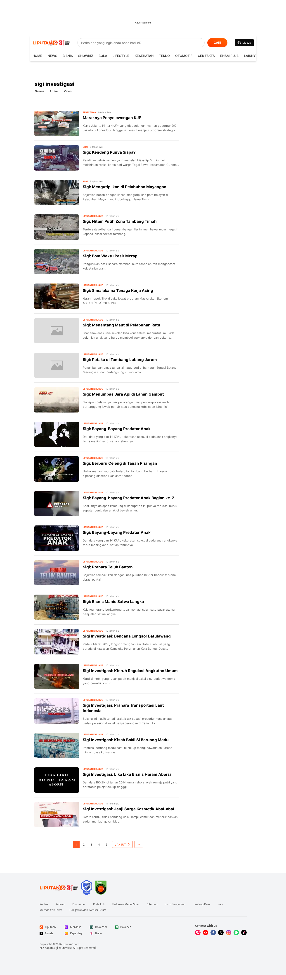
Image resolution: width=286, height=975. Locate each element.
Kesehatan (144, 56)
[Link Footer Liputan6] (59, 887)
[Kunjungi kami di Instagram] (228, 932)
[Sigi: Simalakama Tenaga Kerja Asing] (56, 296)
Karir (221, 904)
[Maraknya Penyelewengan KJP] (56, 123)
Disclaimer (79, 904)
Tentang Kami (201, 904)
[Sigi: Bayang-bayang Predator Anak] (56, 538)
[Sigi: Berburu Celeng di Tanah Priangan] (56, 469)
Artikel (54, 91)
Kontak (44, 904)
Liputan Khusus (93, 216)
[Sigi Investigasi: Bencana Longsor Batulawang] (56, 641)
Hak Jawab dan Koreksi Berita (87, 910)
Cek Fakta (206, 56)
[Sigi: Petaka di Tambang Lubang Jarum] (56, 365)
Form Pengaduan (175, 904)
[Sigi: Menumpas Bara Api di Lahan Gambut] (56, 399)
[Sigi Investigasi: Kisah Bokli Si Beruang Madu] (56, 745)
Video (67, 91)
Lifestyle (121, 56)
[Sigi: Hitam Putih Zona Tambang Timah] (56, 227)
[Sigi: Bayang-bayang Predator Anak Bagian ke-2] (56, 503)
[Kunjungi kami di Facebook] (213, 932)
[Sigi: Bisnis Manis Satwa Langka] (56, 607)
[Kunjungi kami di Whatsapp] (236, 932)
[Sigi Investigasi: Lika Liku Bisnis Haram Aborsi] (56, 780)
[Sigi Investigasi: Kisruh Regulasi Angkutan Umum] (56, 676)
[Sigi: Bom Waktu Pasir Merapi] (56, 261)
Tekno (164, 56)
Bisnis (68, 56)
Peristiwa (89, 112)
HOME (37, 56)
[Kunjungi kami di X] (221, 932)
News (52, 56)
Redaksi (60, 904)
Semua (39, 91)
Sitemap (152, 904)
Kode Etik (99, 904)
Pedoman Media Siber (126, 904)
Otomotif (183, 56)
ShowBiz (85, 56)
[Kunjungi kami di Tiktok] (244, 932)
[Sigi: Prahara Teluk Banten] (56, 572)
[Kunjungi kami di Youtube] (205, 932)
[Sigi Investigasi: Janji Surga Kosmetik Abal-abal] (56, 814)
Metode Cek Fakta (51, 910)
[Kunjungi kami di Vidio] (198, 932)
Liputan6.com (70, 944)
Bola (103, 56)
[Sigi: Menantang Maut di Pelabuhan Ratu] (56, 330)
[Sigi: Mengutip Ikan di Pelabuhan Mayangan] (56, 192)
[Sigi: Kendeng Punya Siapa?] (56, 158)
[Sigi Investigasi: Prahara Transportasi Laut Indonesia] (56, 711)
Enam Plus (229, 56)
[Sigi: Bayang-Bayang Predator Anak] (56, 434)
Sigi (85, 146)
